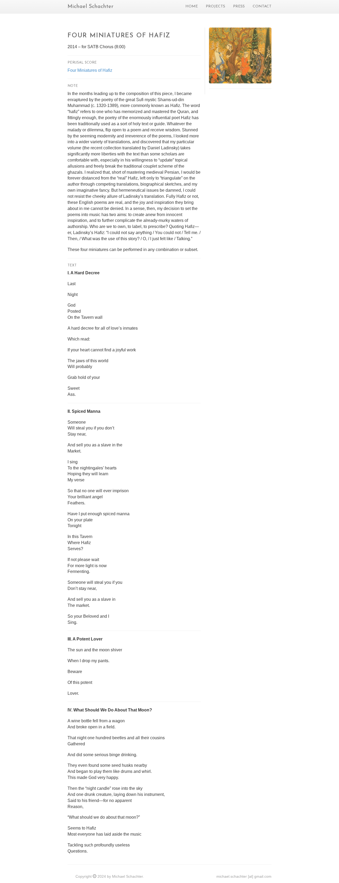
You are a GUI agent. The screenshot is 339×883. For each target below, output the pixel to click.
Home (191, 6)
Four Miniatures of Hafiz (90, 70)
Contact (262, 6)
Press (239, 6)
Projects (215, 6)
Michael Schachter (90, 6)
